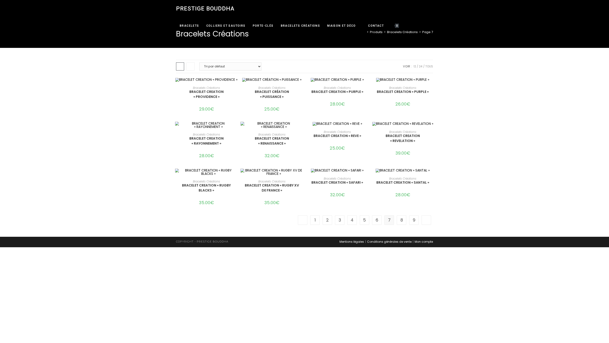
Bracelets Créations (206, 88)
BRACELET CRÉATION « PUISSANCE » (272, 94)
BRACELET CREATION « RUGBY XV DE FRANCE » (272, 188)
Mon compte (424, 242)
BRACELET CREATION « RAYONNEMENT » (206, 141)
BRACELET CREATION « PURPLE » (337, 91)
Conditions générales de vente (389, 242)
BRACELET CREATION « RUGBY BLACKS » (206, 188)
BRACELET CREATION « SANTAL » (402, 182)
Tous (429, 66)
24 (420, 66)
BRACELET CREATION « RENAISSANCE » (272, 141)
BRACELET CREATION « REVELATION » (403, 138)
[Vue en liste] (191, 66)
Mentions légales (351, 242)
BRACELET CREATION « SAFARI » (337, 182)
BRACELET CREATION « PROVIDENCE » (206, 94)
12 (414, 66)
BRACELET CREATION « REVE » (337, 135)
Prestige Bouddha (205, 8)
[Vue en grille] (180, 66)
